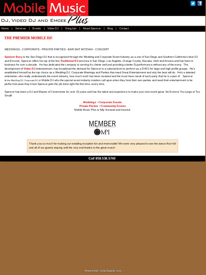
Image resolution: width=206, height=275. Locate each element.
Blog (110, 28)
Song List (70, 28)
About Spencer (92, 28)
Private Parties (88, 105)
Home (5, 28)
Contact (124, 28)
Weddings (89, 102)
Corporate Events (110, 102)
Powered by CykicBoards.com (103, 271)
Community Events (113, 105)
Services (20, 28)
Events (36, 28)
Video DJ (52, 28)
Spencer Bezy (13, 57)
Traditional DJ (69, 60)
